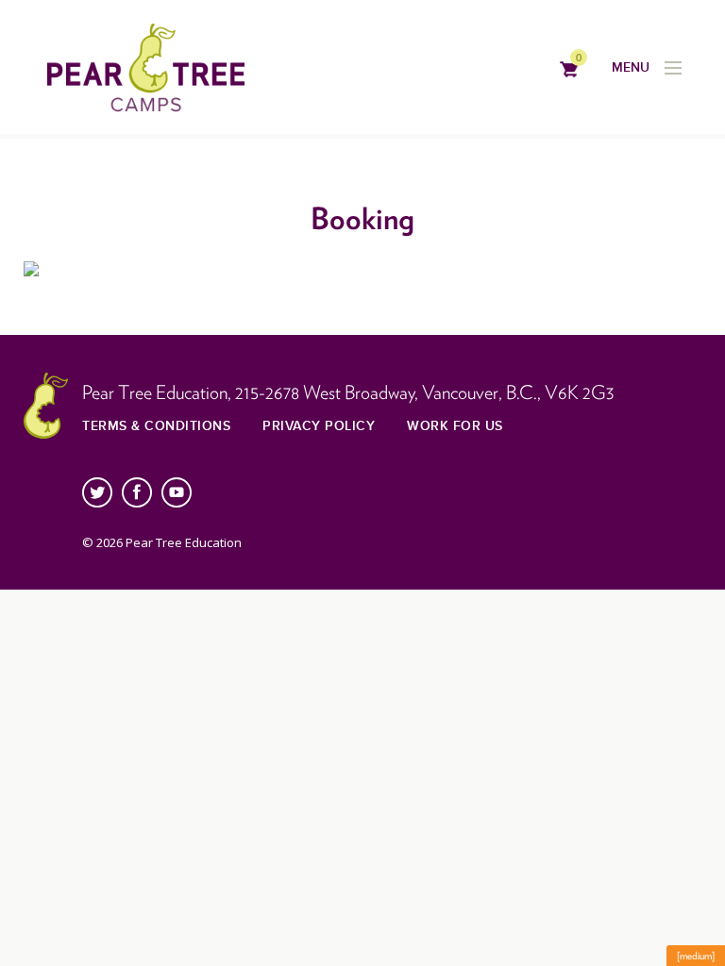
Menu (630, 67)
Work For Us (455, 426)
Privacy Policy (318, 426)
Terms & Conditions (156, 426)
